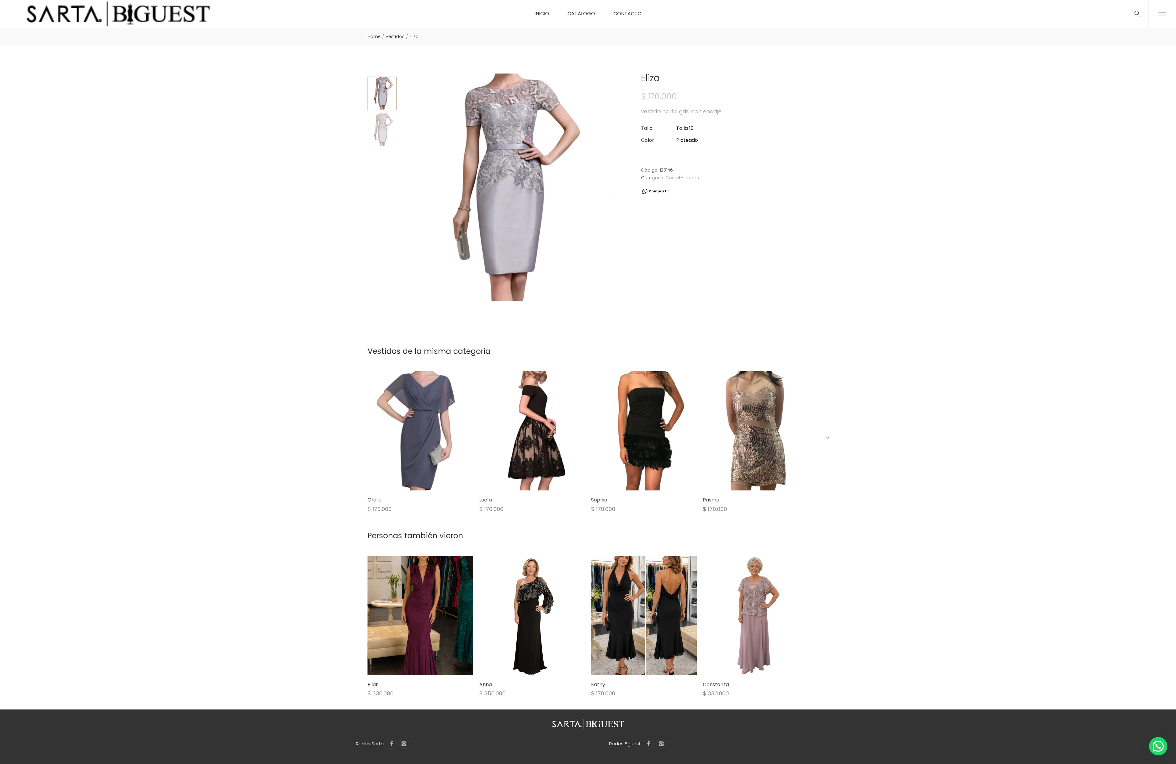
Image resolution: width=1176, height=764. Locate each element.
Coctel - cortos (682, 178)
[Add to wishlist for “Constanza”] (748, 667)
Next (608, 193)
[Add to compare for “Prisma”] (763, 482)
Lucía (485, 499)
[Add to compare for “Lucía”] (540, 482)
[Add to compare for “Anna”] (540, 667)
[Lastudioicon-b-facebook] (392, 743)
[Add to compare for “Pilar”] (428, 667)
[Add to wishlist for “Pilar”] (412, 667)
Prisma (711, 499)
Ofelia (375, 499)
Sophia (599, 499)
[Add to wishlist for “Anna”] (524, 667)
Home (374, 37)
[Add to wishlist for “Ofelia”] (412, 482)
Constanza (716, 684)
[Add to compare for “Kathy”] (651, 667)
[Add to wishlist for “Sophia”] (636, 482)
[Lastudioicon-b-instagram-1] (404, 743)
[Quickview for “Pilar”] (420, 615)
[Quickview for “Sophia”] (644, 431)
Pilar (373, 684)
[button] (827, 437)
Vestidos (395, 37)
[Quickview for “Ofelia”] (420, 431)
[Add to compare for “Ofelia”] (428, 482)
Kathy (598, 684)
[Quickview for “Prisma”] (756, 431)
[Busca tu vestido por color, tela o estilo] (1137, 13)
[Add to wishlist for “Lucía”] (524, 482)
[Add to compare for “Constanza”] (763, 667)
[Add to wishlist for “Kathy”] (636, 667)
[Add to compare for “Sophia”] (651, 482)
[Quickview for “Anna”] (532, 615)
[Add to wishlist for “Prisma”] (748, 482)
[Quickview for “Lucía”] (532, 431)
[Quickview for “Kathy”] (644, 615)
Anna (485, 684)
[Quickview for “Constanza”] (756, 615)
